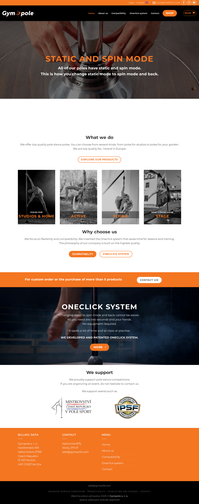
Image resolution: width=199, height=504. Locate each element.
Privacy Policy (96, 491)
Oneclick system (138, 13)
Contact (155, 13)
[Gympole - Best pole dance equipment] (17, 13)
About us (103, 13)
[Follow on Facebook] (183, 2)
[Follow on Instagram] (189, 2)
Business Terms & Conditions (67, 491)
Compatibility (118, 13)
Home (91, 13)
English (140, 2)
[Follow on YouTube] (194, 2)
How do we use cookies (123, 491)
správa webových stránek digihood (99, 499)
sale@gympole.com (75, 451)
